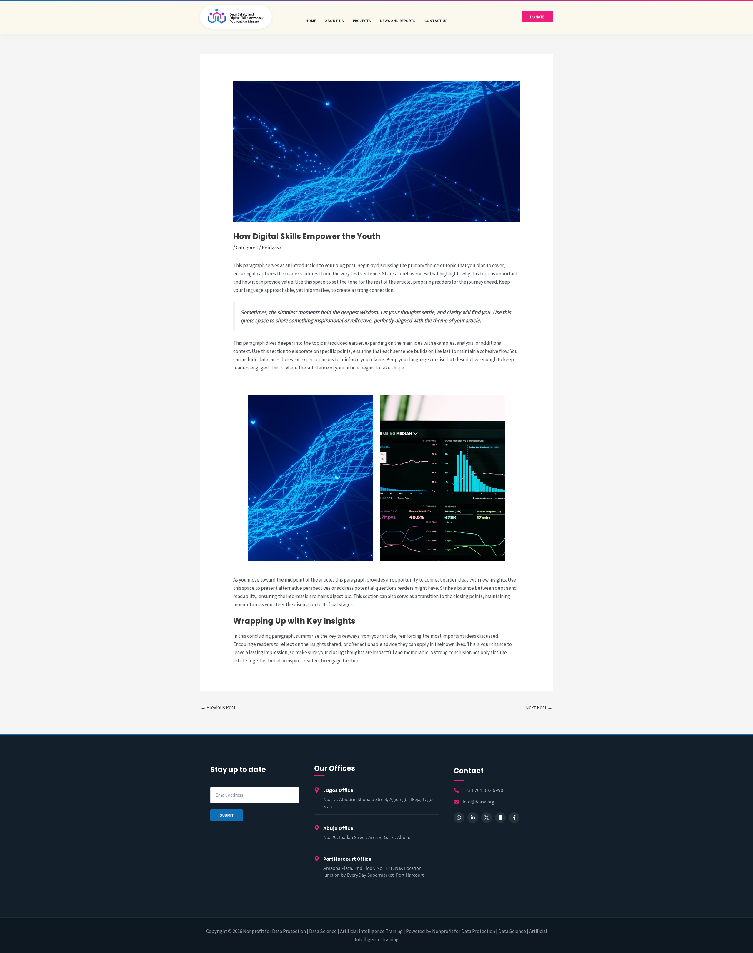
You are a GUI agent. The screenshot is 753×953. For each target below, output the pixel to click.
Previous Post (218, 707)
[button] (537, 16)
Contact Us (435, 21)
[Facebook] (514, 817)
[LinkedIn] (472, 817)
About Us (334, 21)
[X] (486, 817)
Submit (227, 815)
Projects (362, 21)
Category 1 (247, 247)
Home (311, 21)
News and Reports (397, 21)
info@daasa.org (478, 802)
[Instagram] (500, 817)
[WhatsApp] (459, 817)
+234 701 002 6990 (483, 790)
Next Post (538, 707)
